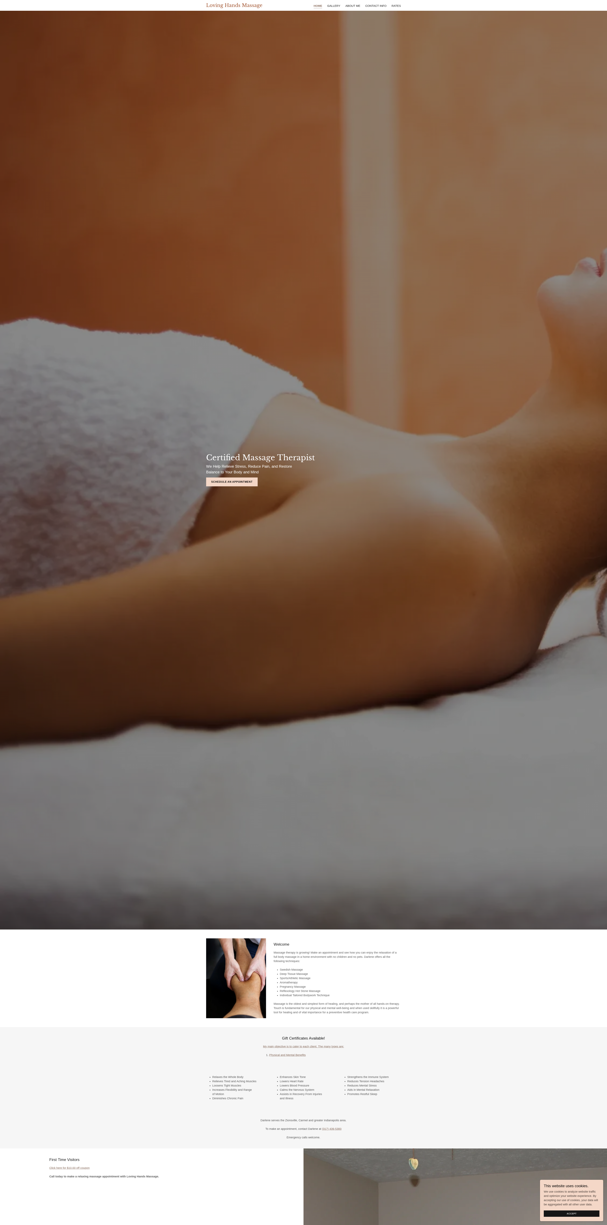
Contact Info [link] (375, 5)
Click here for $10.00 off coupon (69, 1168)
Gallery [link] (333, 5)
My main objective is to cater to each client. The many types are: (303, 1046)
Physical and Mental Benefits (287, 1055)
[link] (234, 6)
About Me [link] (352, 5)
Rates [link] (396, 5)
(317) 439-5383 (331, 1128)
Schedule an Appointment (232, 481)
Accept (572, 1213)
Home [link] (318, 5)
